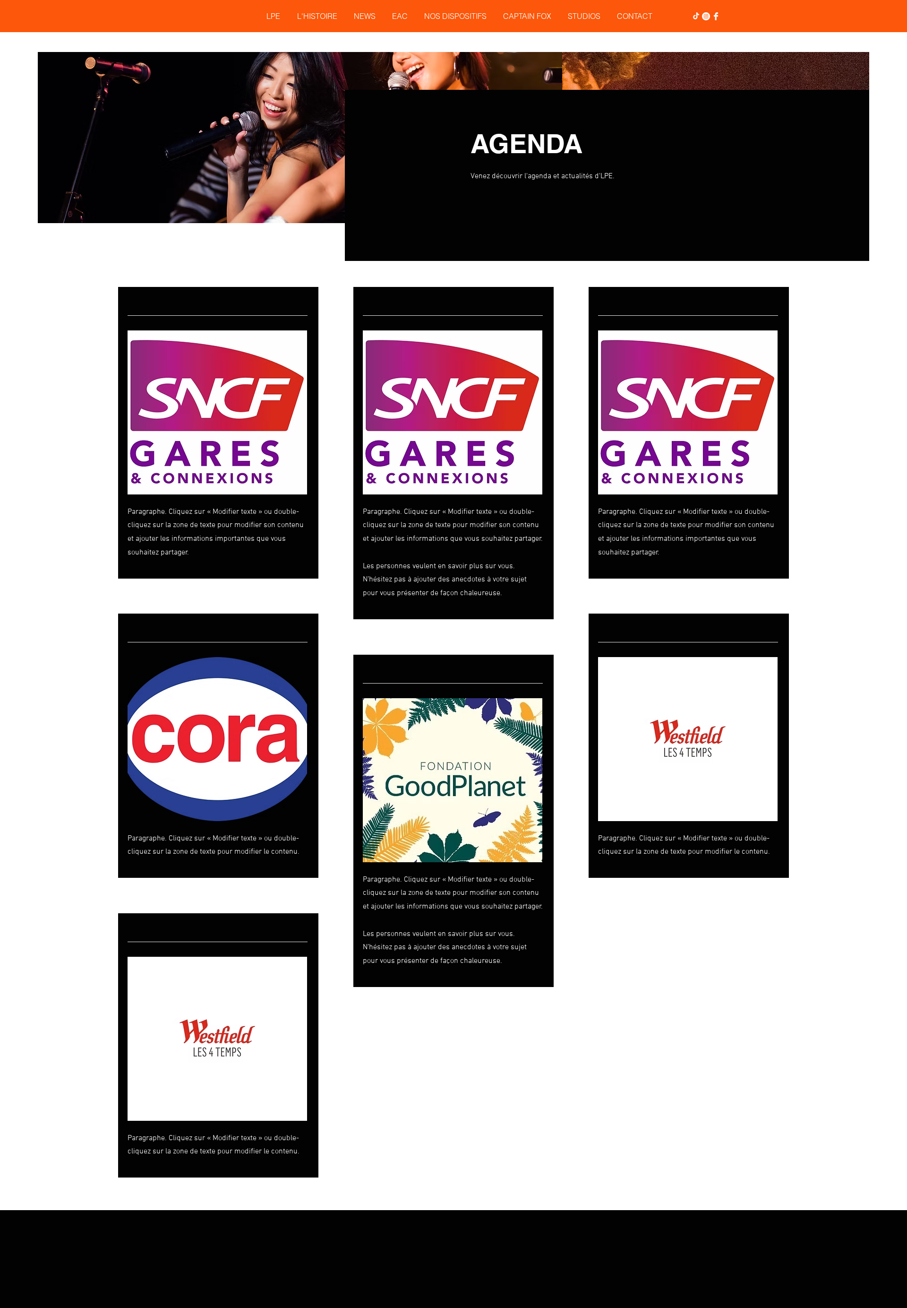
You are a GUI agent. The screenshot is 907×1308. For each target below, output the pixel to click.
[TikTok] (696, 16)
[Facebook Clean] (716, 16)
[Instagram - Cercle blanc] (706, 16)
